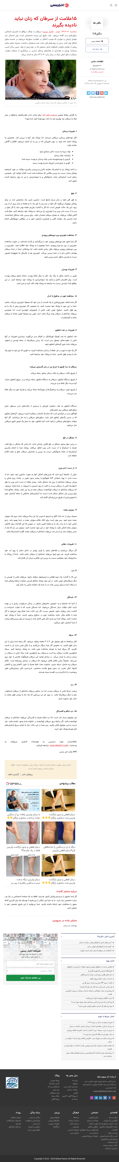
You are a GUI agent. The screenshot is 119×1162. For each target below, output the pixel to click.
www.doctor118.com (59, 745)
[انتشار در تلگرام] (88, 93)
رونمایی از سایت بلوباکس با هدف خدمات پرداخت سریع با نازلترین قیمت (89, 993)
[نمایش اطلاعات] (97, 72)
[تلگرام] (96, 1098)
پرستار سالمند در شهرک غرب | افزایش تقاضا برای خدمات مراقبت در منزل (88, 1040)
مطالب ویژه (56, 1096)
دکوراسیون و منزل (34, 1130)
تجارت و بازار (113, 1117)
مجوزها (75, 1083)
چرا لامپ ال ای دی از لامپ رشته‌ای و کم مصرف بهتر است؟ (91, 1002)
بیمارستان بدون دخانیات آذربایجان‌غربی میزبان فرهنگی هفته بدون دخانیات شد (89, 1055)
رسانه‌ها (76, 1117)
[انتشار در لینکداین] (106, 93)
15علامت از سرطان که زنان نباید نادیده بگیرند (95, 950)
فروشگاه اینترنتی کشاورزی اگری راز (100, 971)
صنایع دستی (74, 1133)
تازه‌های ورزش (55, 1117)
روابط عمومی (55, 1080)
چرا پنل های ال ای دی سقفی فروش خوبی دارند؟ (95, 1006)
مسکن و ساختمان (111, 1148)
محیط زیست (93, 1133)
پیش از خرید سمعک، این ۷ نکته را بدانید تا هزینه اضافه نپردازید (89, 1030)
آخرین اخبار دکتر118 (105, 936)
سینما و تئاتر (74, 1123)
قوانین (75, 1093)
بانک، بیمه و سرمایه (110, 1145)
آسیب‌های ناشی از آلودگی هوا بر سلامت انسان (95, 942)
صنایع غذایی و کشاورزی (109, 1139)
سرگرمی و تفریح (34, 1126)
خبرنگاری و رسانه (54, 1086)
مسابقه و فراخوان (15, 1126)
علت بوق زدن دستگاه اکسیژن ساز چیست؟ (97, 1034)
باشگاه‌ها (56, 1126)
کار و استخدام (112, 1142)
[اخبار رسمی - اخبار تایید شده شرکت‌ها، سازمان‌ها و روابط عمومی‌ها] (59, 5)
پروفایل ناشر (27, 774)
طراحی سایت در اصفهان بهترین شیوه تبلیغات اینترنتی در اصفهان (89, 967)
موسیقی (76, 1126)
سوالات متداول (72, 1089)
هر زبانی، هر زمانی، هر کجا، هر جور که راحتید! (96, 986)
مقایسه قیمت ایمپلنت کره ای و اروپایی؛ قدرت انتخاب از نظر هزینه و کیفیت (88, 1047)
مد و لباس (36, 1123)
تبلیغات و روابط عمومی (90, 1136)
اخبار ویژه (110, 961)
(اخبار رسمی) (48, 31)
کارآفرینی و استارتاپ (110, 1120)
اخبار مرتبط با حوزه (106, 1016)
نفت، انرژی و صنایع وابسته (107, 1123)
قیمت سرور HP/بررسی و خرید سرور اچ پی (97, 982)
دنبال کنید (96, 49)
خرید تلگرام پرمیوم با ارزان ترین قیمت (99, 998)
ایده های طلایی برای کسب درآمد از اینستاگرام (96, 974)
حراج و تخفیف (16, 1117)
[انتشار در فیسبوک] (97, 93)
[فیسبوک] (109, 1098)
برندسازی (56, 1089)
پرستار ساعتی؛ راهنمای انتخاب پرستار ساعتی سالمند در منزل (91, 1026)
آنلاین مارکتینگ (54, 1083)
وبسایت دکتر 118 (50, 115)
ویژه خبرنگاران (55, 1093)
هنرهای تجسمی (73, 1130)
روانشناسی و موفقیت (32, 1120)
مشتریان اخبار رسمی (71, 1086)
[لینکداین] (100, 1098)
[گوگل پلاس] (114, 1098)
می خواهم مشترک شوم (31, 978)
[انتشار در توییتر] (93, 93)
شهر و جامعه (93, 1123)
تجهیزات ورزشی (54, 1123)
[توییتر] (105, 1098)
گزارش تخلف (13, 774)
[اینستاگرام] (92, 1098)
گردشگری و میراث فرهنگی (89, 1130)
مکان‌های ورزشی (54, 1120)
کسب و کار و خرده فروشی (108, 1136)
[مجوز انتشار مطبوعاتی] (12, 1083)
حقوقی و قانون (93, 1126)
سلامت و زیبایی (34, 1117)
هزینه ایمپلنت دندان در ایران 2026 (100, 1022)
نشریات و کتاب (73, 1120)
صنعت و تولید (112, 1133)
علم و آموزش (93, 1117)
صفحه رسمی (96, 41)
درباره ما (75, 1080)
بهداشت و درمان (70, 925)
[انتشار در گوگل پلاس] (102, 93)
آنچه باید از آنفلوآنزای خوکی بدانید (99, 946)
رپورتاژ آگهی (56, 1099)
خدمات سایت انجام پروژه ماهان (101, 978)
